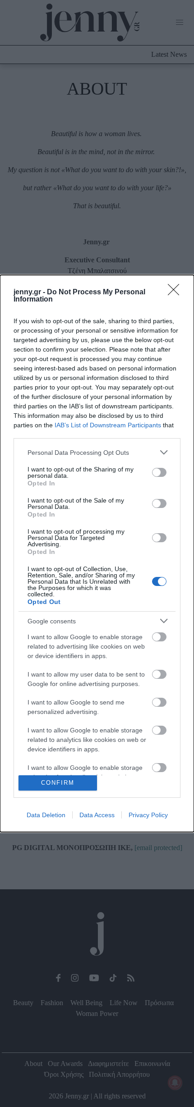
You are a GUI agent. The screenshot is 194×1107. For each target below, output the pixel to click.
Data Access (97, 815)
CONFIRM (57, 782)
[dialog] (97, 553)
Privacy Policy (148, 815)
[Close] (176, 292)
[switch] (159, 472)
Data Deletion (46, 815)
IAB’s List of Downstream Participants (108, 425)
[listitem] (97, 452)
